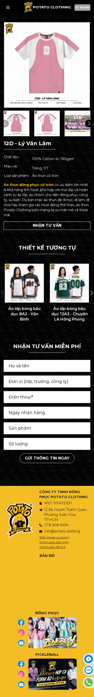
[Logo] (28, 7)
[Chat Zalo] (88, 670)
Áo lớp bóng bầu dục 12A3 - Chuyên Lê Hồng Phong (69, 314)
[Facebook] (23, 622)
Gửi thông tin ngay (47, 458)
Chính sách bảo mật (54, 542)
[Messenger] (88, 659)
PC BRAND (82, 7)
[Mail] (23, 643)
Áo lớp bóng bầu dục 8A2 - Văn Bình (24, 314)
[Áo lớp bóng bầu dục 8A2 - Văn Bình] (24, 283)
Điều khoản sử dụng (54, 537)
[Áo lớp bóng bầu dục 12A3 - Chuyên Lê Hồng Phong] (69, 283)
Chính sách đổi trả (52, 547)
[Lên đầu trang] (89, 691)
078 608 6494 (56, 525)
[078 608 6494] (88, 682)
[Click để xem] (47, 65)
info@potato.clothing (62, 531)
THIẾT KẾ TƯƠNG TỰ (47, 247)
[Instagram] (23, 632)
